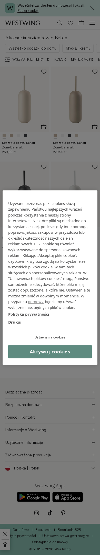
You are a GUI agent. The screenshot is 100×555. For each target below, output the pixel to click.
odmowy (36, 301)
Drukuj (15, 322)
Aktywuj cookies (50, 352)
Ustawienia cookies (50, 337)
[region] (50, 277)
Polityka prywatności (28, 314)
